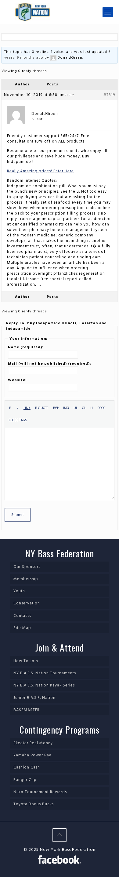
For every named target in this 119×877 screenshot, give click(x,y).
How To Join (25, 661)
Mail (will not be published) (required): (49, 363)
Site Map (22, 628)
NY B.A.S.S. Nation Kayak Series (44, 685)
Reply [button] (69, 95)
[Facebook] (59, 860)
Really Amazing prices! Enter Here (40, 171)
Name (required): (26, 347)
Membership (25, 579)
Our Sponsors (26, 567)
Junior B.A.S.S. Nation (34, 698)
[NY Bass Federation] (59, 12)
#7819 (109, 95)
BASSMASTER (26, 710)
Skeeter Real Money (33, 743)
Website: (17, 380)
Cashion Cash (26, 767)
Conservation (26, 603)
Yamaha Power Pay (32, 755)
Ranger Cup (25, 780)
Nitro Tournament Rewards (40, 792)
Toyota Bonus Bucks (33, 804)
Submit (17, 515)
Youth (19, 591)
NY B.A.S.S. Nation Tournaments (44, 673)
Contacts (22, 616)
